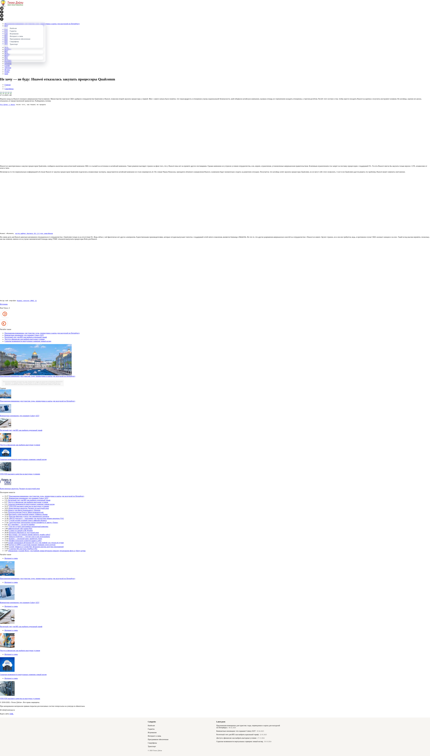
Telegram (7, 68)
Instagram (7, 64)
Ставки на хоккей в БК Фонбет (21, 530)
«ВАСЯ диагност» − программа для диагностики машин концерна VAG (36, 518)
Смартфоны (9, 89)
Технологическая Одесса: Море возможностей (25, 512)
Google (7, 66)
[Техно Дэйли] (11, 6)
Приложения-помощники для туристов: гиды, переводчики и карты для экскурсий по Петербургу (42, 333)
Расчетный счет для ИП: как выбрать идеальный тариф (25, 337)
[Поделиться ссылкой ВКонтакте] (1, 93)
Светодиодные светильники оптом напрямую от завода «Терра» (33, 522)
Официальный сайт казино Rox (20, 528)
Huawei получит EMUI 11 (27, 300)
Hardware (151, 726)
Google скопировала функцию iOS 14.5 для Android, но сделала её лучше (36, 543)
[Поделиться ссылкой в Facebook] (3, 93)
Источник (4, 304)
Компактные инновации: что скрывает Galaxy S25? (24, 335)
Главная (7, 85)
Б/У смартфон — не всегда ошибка (21, 524)
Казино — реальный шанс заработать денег (25, 539)
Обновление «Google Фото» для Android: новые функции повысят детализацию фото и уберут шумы (47, 551)
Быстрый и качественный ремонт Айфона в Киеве (28, 514)
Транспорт (152, 746)
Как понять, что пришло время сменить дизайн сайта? (29, 535)
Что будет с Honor (7, 104)
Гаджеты (151, 729)
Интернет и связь (11, 558)
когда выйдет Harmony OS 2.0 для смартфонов (34, 233)
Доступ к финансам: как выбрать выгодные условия (24, 339)
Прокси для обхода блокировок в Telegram (24, 510)
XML (12, 714)
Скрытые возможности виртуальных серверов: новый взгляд (27, 341)
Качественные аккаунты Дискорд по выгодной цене (20, 489)
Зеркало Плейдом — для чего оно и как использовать (29, 537)
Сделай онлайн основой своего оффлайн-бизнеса (28, 520)
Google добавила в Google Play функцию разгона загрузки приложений (36, 547)
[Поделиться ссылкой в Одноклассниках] (11, 93)
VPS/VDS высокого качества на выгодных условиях (20, 474)
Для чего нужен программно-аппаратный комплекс (28, 526)
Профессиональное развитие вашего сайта (25, 541)
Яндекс (7, 70)
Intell (6, 74)
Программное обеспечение (158, 739)
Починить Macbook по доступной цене (24, 532)
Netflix (6, 72)
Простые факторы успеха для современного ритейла (29, 516)
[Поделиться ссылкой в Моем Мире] (8, 93)
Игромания (152, 732)
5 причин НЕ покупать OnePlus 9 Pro (23, 549)
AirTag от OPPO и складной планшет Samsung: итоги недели (32, 545)
